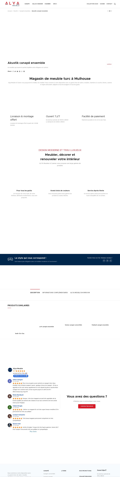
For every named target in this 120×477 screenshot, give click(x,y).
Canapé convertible (49, 473)
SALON (16, 11)
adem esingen (18, 379)
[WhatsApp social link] (22, 71)
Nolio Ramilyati (18, 395)
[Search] (115, 4)
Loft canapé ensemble (46, 326)
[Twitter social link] (15, 71)
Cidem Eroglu (17, 406)
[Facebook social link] (13, 71)
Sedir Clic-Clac (19, 333)
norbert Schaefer (19, 415)
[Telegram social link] (24, 71)
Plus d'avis (33, 431)
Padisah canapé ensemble (100, 325)
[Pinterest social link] (20, 71)
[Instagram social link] (107, 260)
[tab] (35, 291)
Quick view (30, 313)
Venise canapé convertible (73, 325)
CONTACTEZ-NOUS (87, 406)
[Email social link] (17, 71)
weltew (109, 64)
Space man (17, 423)
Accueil (10, 11)
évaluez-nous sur (19, 375)
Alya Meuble (18, 368)
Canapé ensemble (25, 11)
